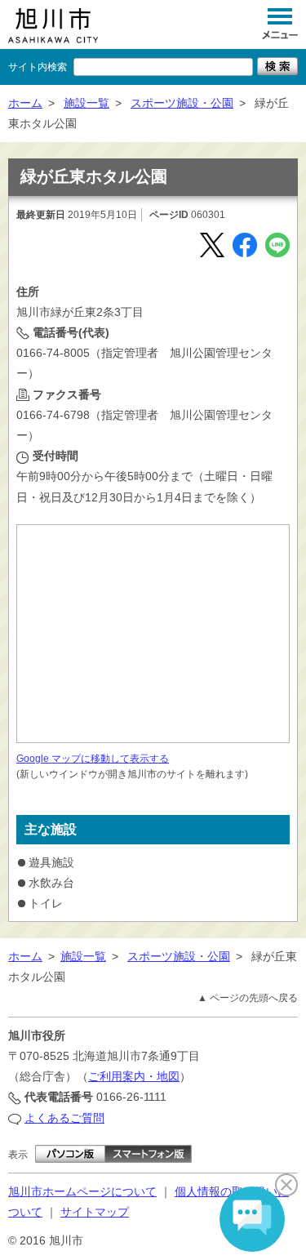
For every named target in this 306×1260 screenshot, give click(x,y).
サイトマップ (94, 1211)
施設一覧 (86, 102)
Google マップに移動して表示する (92, 758)
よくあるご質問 (64, 1117)
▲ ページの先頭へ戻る (247, 998)
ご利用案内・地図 (134, 1076)
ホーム (25, 102)
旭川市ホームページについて (82, 1191)
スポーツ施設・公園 (182, 102)
